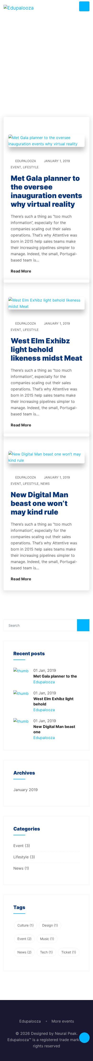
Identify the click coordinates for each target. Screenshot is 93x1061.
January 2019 (25, 789)
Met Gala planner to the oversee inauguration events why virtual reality (46, 191)
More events (63, 1021)
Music (47, 939)
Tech (46, 952)
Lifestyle (31, 167)
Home (21, 94)
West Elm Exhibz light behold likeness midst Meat (46, 349)
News (45, 483)
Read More (21, 271)
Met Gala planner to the (55, 676)
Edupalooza (25, 161)
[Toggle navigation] (84, 6)
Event (16, 167)
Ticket (68, 952)
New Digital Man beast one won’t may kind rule (39, 503)
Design (50, 925)
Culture (25, 925)
